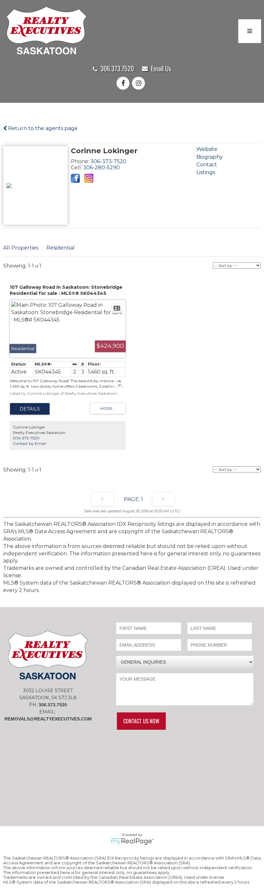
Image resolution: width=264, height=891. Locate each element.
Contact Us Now (141, 721)
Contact (206, 165)
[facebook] (124, 84)
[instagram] (139, 84)
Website (206, 149)
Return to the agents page (42, 128)
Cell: (77, 167)
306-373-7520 (108, 161)
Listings (205, 172)
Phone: (80, 161)
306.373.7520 (117, 68)
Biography (209, 157)
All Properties (20, 248)
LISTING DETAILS (30, 409)
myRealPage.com (132, 841)
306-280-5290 (101, 167)
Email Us (161, 68)
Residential (60, 248)
